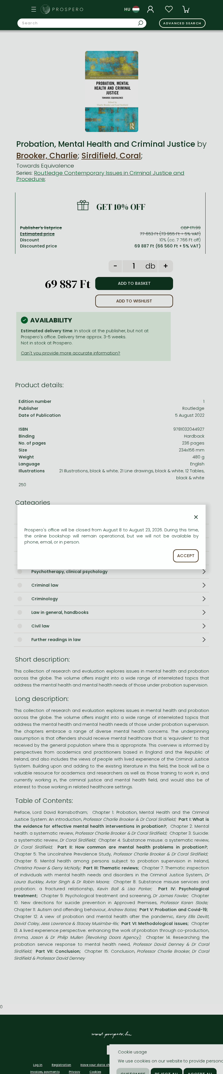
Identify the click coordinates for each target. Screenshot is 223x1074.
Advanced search (182, 23)
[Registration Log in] (151, 9)
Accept (186, 556)
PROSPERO (68, 9)
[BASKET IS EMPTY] (186, 9)
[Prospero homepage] (45, 9)
